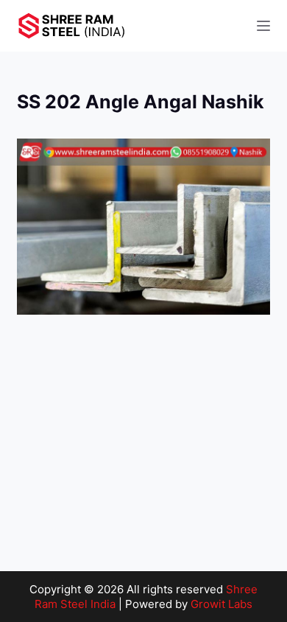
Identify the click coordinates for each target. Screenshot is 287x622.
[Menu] (263, 25)
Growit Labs (221, 604)
